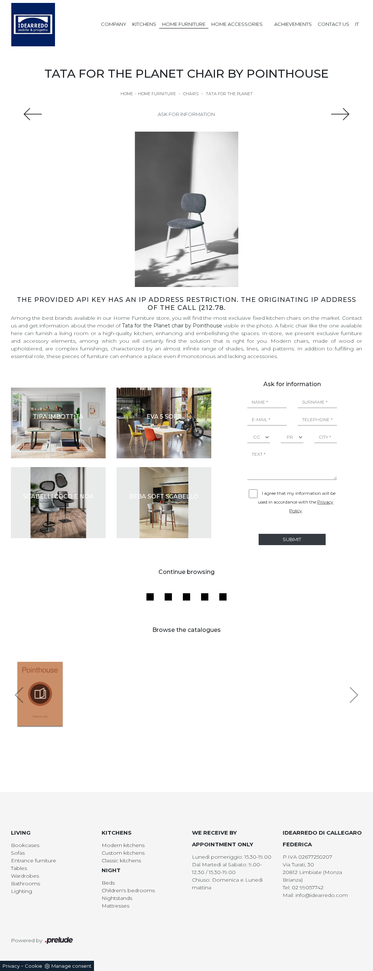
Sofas (18, 853)
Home (127, 93)
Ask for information (186, 114)
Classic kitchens (121, 860)
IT (357, 24)
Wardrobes (25, 876)
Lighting (21, 891)
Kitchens (144, 24)
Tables (19, 868)
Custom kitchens (123, 853)
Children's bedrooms (128, 890)
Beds (108, 882)
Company (113, 24)
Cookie (33, 966)
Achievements (293, 24)
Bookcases (25, 845)
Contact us (333, 24)
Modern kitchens (123, 845)
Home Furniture (183, 24)
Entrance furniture (33, 860)
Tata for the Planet (229, 93)
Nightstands (117, 898)
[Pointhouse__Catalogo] (40, 694)
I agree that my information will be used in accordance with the (296, 501)
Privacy (11, 966)
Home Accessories (237, 24)
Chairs (191, 93)
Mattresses (115, 905)
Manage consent (71, 966)
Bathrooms (25, 883)
